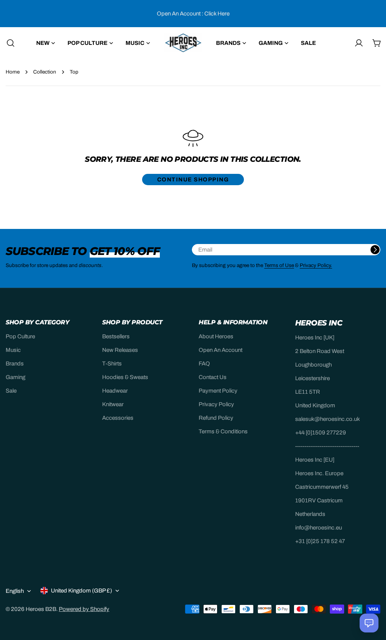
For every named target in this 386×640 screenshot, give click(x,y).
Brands (15, 364)
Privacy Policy (216, 404)
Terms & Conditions (223, 431)
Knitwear (113, 404)
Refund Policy (216, 418)
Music (13, 350)
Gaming (15, 377)
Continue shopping (193, 179)
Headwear (115, 391)
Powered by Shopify (84, 609)
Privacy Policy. (316, 265)
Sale (11, 391)
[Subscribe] (375, 249)
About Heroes (216, 336)
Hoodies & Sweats (125, 377)
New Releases (120, 350)
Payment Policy (218, 391)
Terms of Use (279, 265)
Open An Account (220, 350)
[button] (369, 623)
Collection (44, 72)
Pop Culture (20, 336)
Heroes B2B (41, 609)
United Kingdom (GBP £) (81, 591)
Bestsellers (116, 336)
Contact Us (213, 377)
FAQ (204, 364)
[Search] (8, 43)
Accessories (117, 418)
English (15, 591)
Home (13, 72)
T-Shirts (112, 364)
